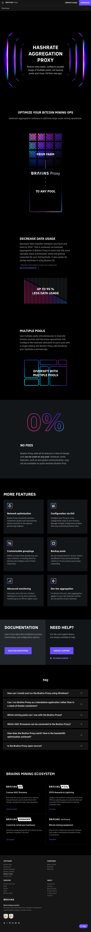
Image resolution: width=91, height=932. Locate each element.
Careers (50, 886)
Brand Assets (51, 889)
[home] (12, 2)
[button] (3, 2)
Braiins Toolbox (9, 872)
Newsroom (51, 884)
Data (5, 891)
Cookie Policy (52, 893)
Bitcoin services (9, 884)
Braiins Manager (9, 869)
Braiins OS (7, 867)
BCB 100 (50, 867)
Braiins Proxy (8, 874)
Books (6, 889)
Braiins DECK (51, 865)
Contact (50, 896)
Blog (5, 886)
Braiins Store (8, 893)
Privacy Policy (52, 891)
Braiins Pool (8, 865)
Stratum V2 (7, 876)
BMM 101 (50, 869)
